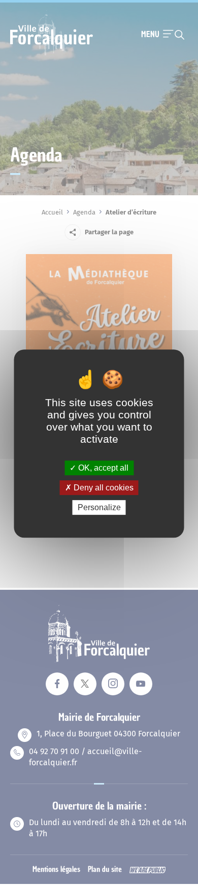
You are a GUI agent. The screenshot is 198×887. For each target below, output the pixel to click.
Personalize (99, 507)
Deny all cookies (103, 487)
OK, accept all (102, 468)
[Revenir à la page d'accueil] (51, 54)
